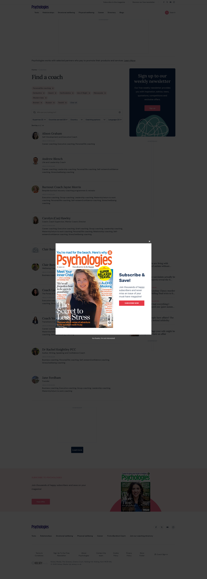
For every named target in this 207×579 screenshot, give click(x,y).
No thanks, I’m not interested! (103, 338)
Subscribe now (132, 303)
